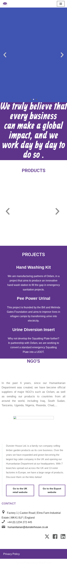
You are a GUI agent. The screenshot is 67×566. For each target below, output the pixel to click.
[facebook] (55, 538)
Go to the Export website (52, 490)
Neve (19, 562)
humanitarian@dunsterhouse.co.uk (28, 527)
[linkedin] (63, 538)
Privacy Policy (11, 554)
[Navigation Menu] (61, 4)
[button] (5, 55)
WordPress (44, 562)
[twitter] (47, 538)
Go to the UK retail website (20, 490)
